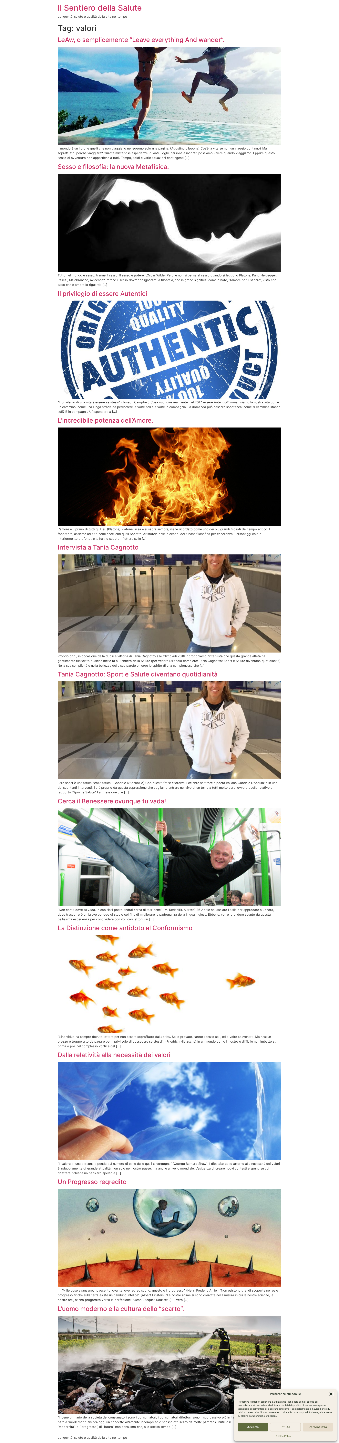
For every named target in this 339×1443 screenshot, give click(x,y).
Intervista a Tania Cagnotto (98, 547)
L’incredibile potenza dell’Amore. (105, 420)
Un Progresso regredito (92, 1182)
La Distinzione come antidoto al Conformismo (125, 928)
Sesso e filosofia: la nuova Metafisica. (113, 166)
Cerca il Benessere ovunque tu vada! (112, 801)
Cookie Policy (283, 1436)
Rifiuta (285, 1427)
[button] (331, 1394)
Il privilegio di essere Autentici (102, 293)
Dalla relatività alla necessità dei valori (114, 1055)
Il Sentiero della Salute (100, 8)
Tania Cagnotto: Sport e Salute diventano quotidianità (138, 674)
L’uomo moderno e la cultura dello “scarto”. (121, 1309)
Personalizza (318, 1427)
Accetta (253, 1427)
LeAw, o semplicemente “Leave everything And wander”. (141, 40)
